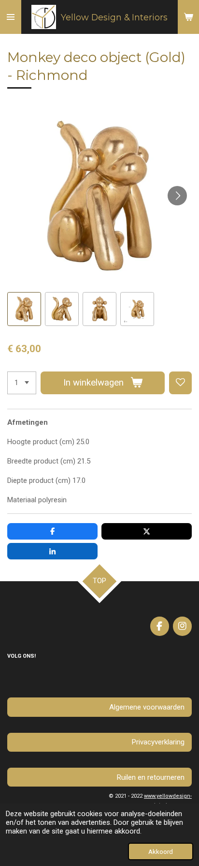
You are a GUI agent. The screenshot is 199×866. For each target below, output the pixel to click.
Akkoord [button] (160, 851)
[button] (24, 309)
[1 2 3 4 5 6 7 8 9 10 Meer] (21, 382)
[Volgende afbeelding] (177, 195)
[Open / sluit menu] (10, 17)
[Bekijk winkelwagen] (188, 17)
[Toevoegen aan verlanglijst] (180, 382)
